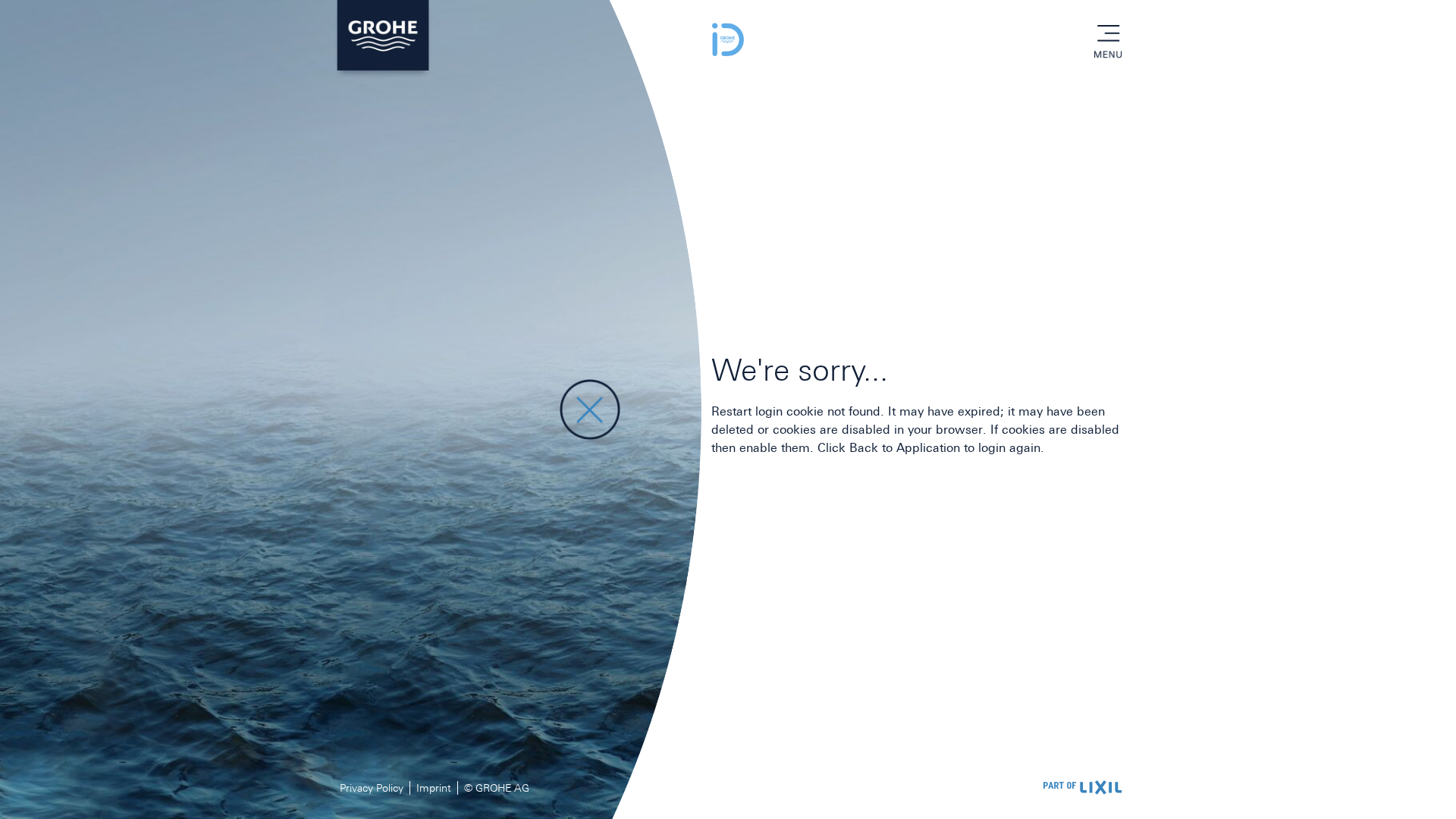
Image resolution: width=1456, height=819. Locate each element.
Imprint (433, 788)
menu (1108, 34)
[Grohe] (383, 39)
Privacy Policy (371, 788)
